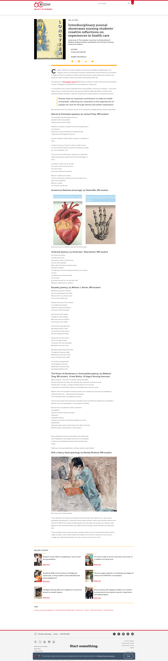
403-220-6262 (65, 634)
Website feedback (38, 651)
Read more (46, 565)
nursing (86, 610)
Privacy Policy (37, 648)
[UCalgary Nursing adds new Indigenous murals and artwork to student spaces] (38, 593)
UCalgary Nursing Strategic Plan (65, 610)
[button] (73, 61)
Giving (56, 634)
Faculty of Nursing (43, 9)
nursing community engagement (44, 610)
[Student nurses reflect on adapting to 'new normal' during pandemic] (38, 560)
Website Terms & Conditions (106, 656)
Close (128, 656)
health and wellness (96, 610)
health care (79, 610)
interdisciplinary (108, 610)
